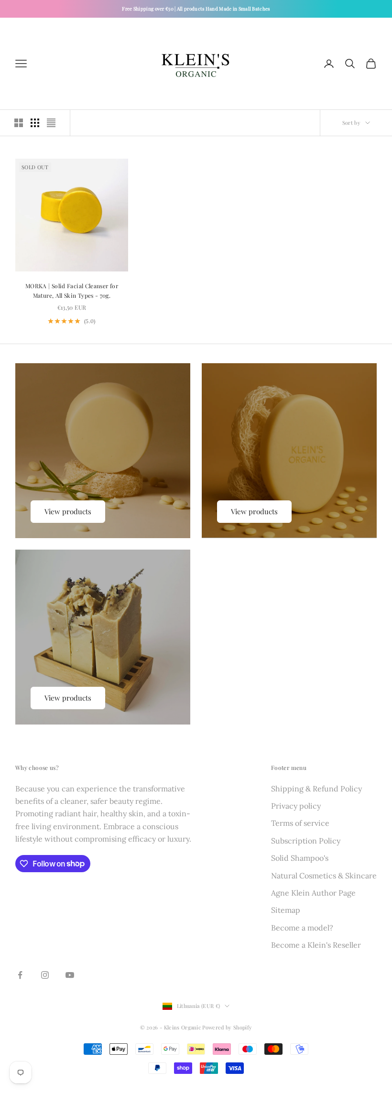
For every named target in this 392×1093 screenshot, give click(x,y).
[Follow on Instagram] (45, 975)
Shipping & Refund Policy (316, 788)
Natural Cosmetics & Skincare (324, 875)
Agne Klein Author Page (313, 893)
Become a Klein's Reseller (316, 945)
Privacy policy (296, 806)
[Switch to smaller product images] (35, 123)
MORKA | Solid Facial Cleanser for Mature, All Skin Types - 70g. (71, 290)
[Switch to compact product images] (51, 123)
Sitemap (285, 910)
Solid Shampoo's (299, 858)
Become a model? (302, 927)
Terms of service (300, 823)
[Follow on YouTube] (70, 975)
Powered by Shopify (227, 1027)
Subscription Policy (305, 840)
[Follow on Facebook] (20, 975)
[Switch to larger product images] (18, 123)
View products (67, 511)
